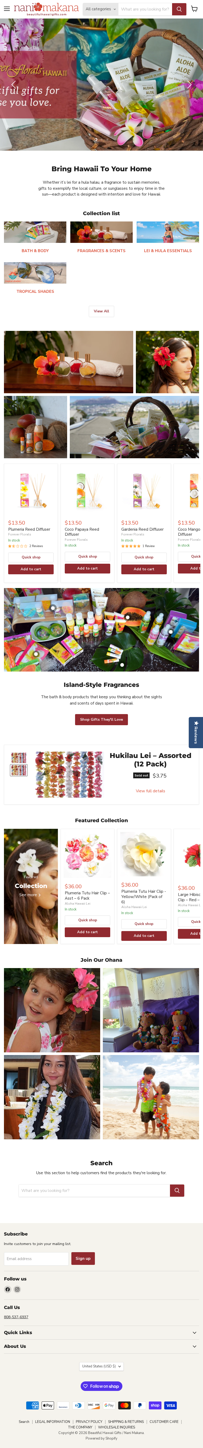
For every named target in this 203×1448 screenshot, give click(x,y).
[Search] (179, 9)
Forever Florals (19, 534)
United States (99, 1366)
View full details (150, 791)
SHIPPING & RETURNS (126, 1421)
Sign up (83, 1258)
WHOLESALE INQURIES (116, 1427)
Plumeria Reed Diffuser (29, 529)
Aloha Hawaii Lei (77, 903)
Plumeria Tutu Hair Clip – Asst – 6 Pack (87, 895)
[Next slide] (188, 84)
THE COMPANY (80, 1427)
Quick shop (31, 557)
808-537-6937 (16, 1317)
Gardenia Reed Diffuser (142, 529)
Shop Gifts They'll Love (101, 719)
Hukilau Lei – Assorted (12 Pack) (150, 759)
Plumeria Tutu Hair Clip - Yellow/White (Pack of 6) (143, 896)
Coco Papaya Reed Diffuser (82, 532)
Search (24, 1421)
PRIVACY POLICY (89, 1421)
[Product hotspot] (53, 608)
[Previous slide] (14, 84)
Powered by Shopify (101, 1438)
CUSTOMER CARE (164, 1421)
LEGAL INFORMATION (52, 1421)
